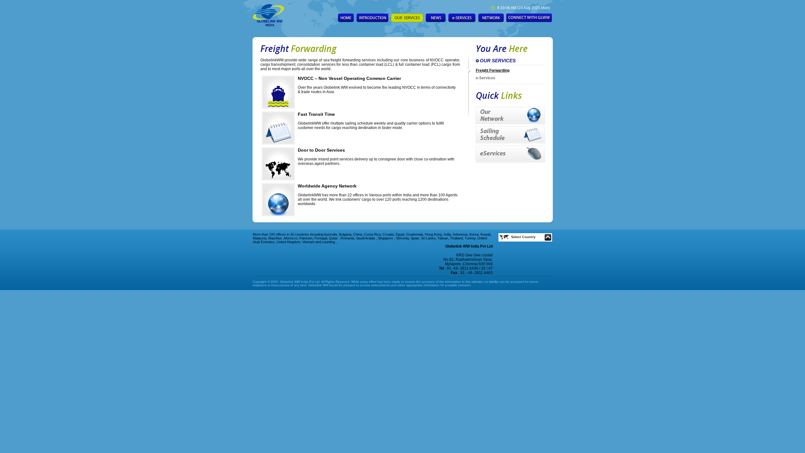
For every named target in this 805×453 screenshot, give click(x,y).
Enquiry (529, 18)
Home (345, 18)
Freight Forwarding (492, 70)
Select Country (523, 237)
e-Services (485, 78)
